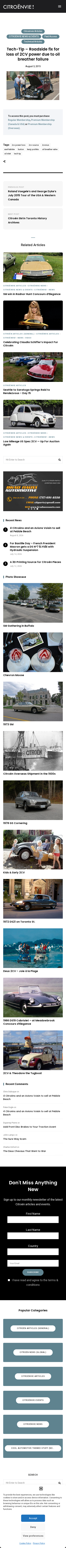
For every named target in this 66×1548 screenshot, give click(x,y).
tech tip (17, 153)
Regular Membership (19, 120)
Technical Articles (33, 41)
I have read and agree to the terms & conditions (35, 1282)
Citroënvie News (37, 285)
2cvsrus (45, 145)
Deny (33, 1527)
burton (21, 149)
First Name (33, 1214)
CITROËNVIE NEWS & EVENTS (24, 36)
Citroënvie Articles (33, 31)
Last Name (33, 1230)
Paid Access (51, 36)
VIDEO (28, 338)
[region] (33, 491)
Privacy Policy (39, 1543)
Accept (33, 1518)
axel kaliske (9, 149)
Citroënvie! (40, 289)
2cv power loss (18, 145)
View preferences (33, 1536)
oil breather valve (50, 149)
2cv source (34, 145)
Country (33, 1246)
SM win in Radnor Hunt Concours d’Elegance (32, 294)
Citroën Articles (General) (19, 334)
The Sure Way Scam (14, 1139)
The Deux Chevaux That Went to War (24, 1151)
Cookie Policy (25, 1543)
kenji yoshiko (33, 149)
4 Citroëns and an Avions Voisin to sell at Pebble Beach (31, 1097)
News (52, 289)
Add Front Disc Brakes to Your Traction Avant (29, 1126)
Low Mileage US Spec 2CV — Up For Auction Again (31, 443)
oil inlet (7, 153)
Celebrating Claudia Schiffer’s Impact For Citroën (30, 344)
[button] (41, 1488)
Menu (59, 6)
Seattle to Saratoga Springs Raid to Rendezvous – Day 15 (26, 391)
